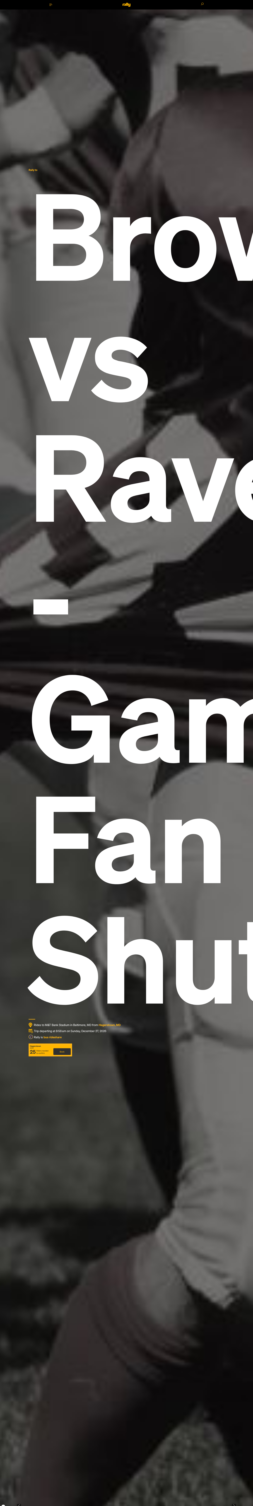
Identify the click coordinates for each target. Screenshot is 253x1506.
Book (62, 1051)
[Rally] (126, 5)
